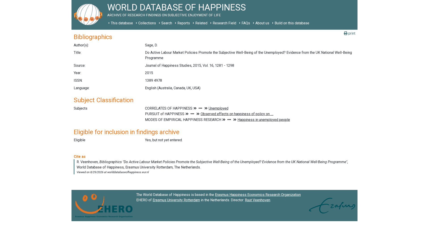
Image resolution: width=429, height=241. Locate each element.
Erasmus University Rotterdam (176, 200)
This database (122, 23)
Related (201, 23)
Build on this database (292, 23)
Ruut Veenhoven (257, 200)
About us (262, 23)
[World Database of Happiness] (89, 15)
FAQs (246, 23)
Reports (183, 23)
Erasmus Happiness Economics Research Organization (258, 195)
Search (166, 23)
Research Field (224, 23)
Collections (147, 23)
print (351, 33)
